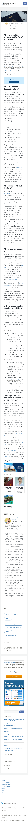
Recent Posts (12, 514)
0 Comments (14, 28)
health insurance (10, 623)
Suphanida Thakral (15, 519)
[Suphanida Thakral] (8, 521)
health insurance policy (14, 379)
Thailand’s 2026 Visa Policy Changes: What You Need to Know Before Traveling (13, 730)
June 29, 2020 (14, 26)
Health (3, 788)
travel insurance (11, 450)
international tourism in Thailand (14, 66)
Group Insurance (6, 784)
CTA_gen (8, 618)
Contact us (12, 461)
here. (15, 671)
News (21, 23)
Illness (2, 790)
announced (7, 193)
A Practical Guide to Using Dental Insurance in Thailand (12, 724)
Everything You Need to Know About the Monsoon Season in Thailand (13, 740)
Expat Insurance (6, 782)
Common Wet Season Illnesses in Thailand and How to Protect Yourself (14, 735)
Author (5, 514)
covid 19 (16, 614)
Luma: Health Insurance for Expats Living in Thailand (13, 749)
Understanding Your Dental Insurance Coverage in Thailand (14, 719)
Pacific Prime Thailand (10, 71)
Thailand (8, 631)
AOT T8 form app (11, 280)
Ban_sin (7, 614)
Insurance (3, 780)
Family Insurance (6, 786)
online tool (7, 457)
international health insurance (13, 627)
